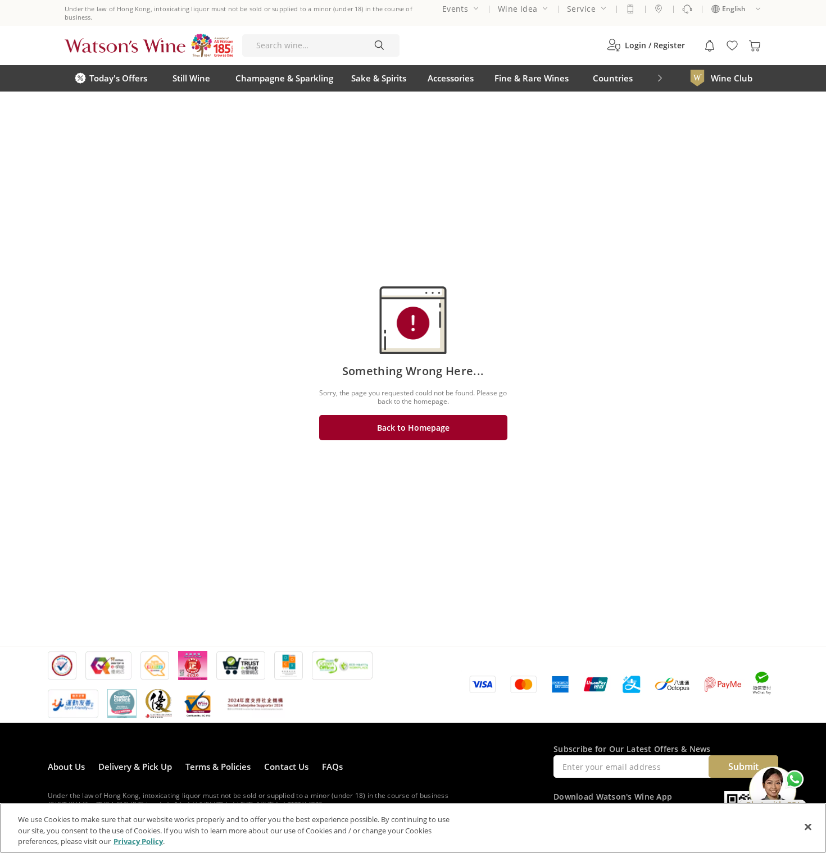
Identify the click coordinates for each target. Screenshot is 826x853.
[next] (659, 78)
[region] (413, 828)
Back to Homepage (413, 427)
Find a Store (658, 9)
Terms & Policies (218, 766)
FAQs (332, 766)
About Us (66, 766)
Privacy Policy (138, 841)
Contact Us (286, 766)
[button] (646, 45)
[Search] (379, 45)
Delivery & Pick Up (135, 766)
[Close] (808, 826)
